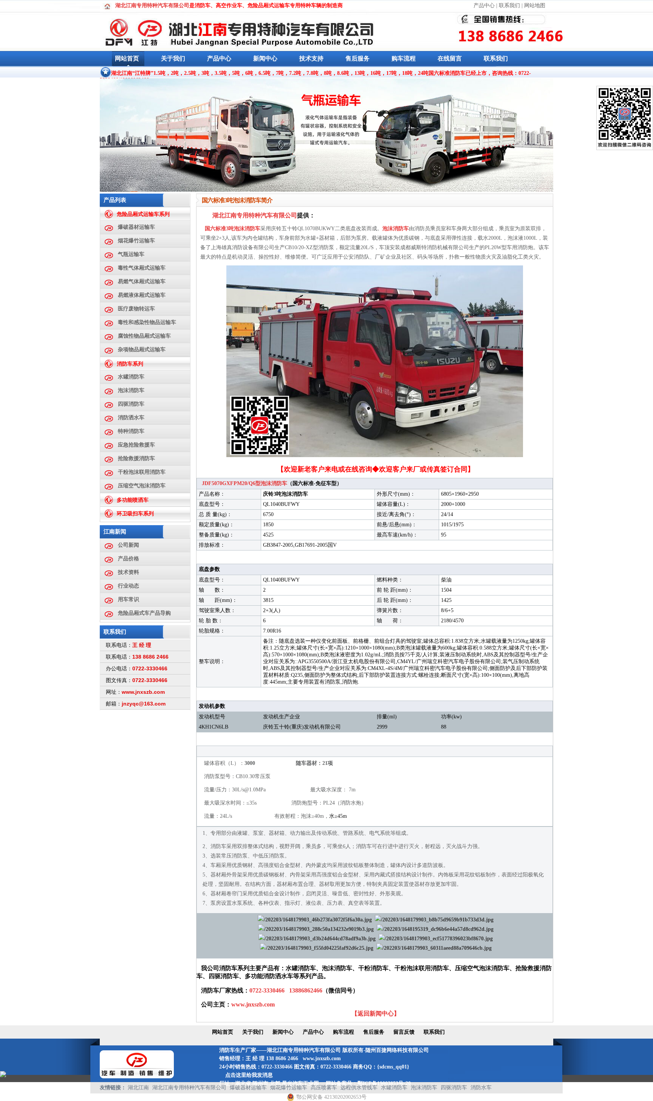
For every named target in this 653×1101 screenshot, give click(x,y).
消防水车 (481, 1087)
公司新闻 (128, 545)
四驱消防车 (131, 404)
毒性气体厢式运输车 (142, 268)
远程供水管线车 (359, 1087)
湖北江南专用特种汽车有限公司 (189, 1087)
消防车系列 (130, 364)
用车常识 (128, 599)
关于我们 (173, 58)
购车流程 (403, 58)
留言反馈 (404, 1032)
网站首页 (127, 58)
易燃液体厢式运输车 (142, 295)
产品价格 (128, 558)
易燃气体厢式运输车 (142, 281)
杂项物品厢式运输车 (142, 349)
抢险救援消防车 (136, 458)
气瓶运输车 (131, 254)
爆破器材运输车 (136, 227)
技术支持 (311, 58)
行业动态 (128, 586)
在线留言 (450, 58)
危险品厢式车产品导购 (144, 613)
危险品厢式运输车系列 (143, 214)
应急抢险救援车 (136, 445)
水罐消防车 (131, 377)
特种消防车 (131, 431)
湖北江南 (138, 1087)
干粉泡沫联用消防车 (142, 472)
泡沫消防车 (131, 390)
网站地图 (534, 5)
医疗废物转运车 (136, 309)
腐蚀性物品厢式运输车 (144, 336)
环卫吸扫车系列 (135, 513)
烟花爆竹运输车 (136, 240)
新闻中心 (265, 58)
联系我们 (509, 5)
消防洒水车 (131, 417)
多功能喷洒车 (133, 500)
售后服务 (357, 58)
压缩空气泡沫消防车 (142, 485)
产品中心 (484, 5)
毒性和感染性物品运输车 (147, 322)
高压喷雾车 (324, 1087)
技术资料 (128, 572)
